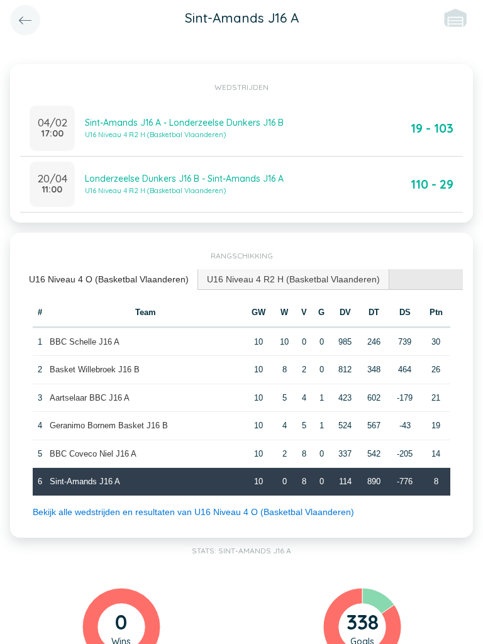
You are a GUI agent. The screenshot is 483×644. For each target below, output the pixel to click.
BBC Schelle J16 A (84, 342)
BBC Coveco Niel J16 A (93, 453)
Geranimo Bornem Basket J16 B (109, 425)
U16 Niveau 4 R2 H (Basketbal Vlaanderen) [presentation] (293, 279)
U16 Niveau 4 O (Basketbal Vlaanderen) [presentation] (109, 279)
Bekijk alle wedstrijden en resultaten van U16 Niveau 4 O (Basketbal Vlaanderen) (193, 512)
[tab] (109, 279)
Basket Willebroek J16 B (95, 369)
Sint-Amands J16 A (85, 481)
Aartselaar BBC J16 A (90, 397)
